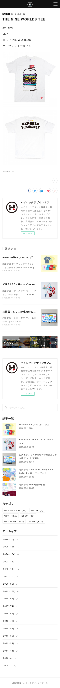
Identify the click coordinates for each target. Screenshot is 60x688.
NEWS (28, 515)
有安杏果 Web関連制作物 (32, 484)
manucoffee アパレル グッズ (20, 257)
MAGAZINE (14, 521)
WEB (10, 515)
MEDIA (37, 510)
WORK (6, 14)
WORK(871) (8, 171)
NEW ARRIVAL (15, 510)
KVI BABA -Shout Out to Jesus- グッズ (28, 284)
